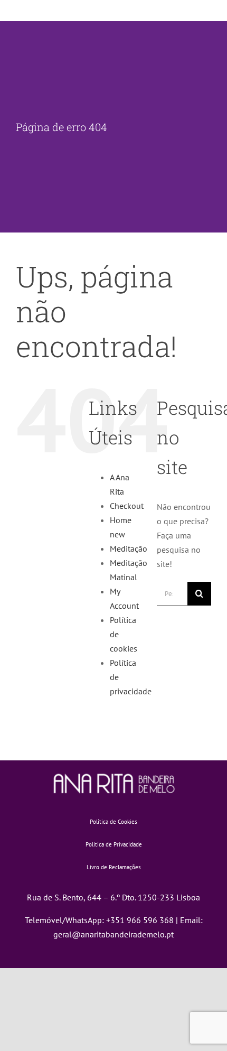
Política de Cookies (113, 821)
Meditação (128, 548)
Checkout (127, 505)
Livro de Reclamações (114, 867)
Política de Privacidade (114, 844)
